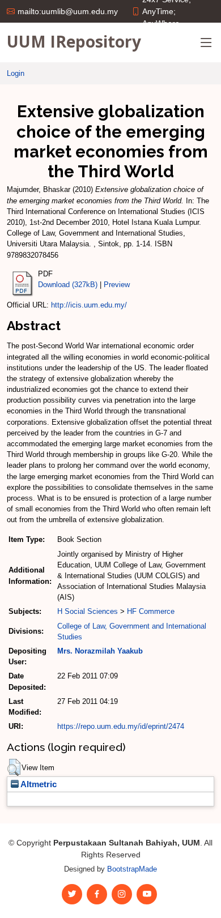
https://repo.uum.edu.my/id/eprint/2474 (120, 726)
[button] (13, 767)
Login (15, 73)
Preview (117, 284)
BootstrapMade (132, 869)
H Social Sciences (87, 611)
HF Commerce (151, 611)
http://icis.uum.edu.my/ (89, 305)
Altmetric (38, 784)
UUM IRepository (74, 41)
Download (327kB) (67, 284)
